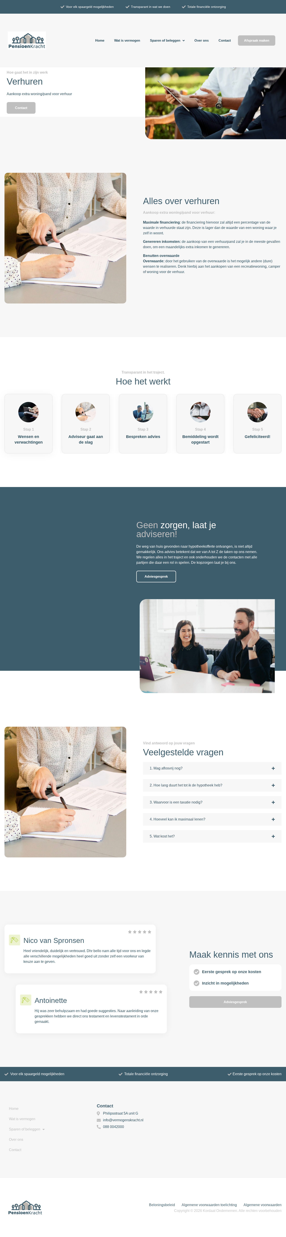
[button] (212, 768)
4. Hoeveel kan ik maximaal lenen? (177, 819)
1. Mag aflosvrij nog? (166, 768)
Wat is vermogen (127, 40)
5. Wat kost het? (162, 836)
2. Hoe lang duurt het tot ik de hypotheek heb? (186, 785)
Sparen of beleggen (165, 40)
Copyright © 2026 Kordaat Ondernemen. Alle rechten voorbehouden (228, 1211)
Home (99, 40)
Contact (225, 40)
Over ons (201, 40)
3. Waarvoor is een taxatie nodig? (176, 802)
